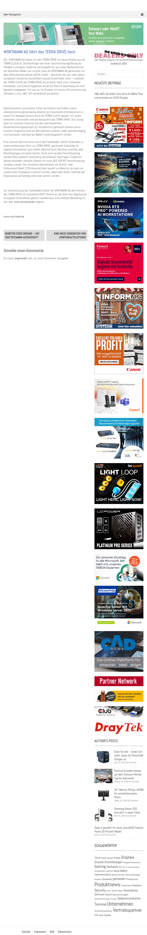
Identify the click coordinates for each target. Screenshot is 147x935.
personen (119, 878)
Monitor (115, 874)
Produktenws (132, 879)
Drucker (99, 862)
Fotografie (127, 862)
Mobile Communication (110, 872)
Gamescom (136, 862)
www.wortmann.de (14, 216)
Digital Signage (107, 857)
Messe (117, 870)
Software (99, 894)
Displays (127, 857)
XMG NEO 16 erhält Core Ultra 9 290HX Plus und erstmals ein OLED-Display (118, 96)
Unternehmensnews (103, 910)
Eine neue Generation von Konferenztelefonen (70, 235)
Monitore (121, 875)
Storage (113, 899)
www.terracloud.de (24, 202)
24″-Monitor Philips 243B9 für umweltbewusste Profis (128, 793)
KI (126, 867)
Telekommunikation (129, 898)
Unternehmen (120, 903)
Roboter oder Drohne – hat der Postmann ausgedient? (22, 235)
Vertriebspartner (127, 910)
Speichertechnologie (102, 899)
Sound (108, 894)
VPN (96, 915)
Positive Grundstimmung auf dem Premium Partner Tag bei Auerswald (128, 774)
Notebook (98, 879)
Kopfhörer (109, 871)
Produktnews (107, 884)
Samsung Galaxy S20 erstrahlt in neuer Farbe (127, 810)
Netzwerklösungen (133, 874)
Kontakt (26, 931)
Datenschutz (65, 931)
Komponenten (99, 871)
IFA (120, 866)
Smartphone (131, 890)
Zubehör (107, 915)
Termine (100, 904)
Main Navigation (12, 14)
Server (108, 890)
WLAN (101, 915)
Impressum (40, 931)
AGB (52, 931)
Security (100, 890)
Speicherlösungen (120, 894)
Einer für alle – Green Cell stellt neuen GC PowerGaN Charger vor (128, 755)
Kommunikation (133, 867)
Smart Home (117, 890)
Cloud (97, 857)
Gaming (100, 866)
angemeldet (21, 258)
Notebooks (107, 879)
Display (117, 857)
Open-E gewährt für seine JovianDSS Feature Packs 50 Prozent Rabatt (118, 829)
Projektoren (126, 885)
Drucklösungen (113, 862)
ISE (123, 867)
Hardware (112, 867)
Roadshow (136, 885)
